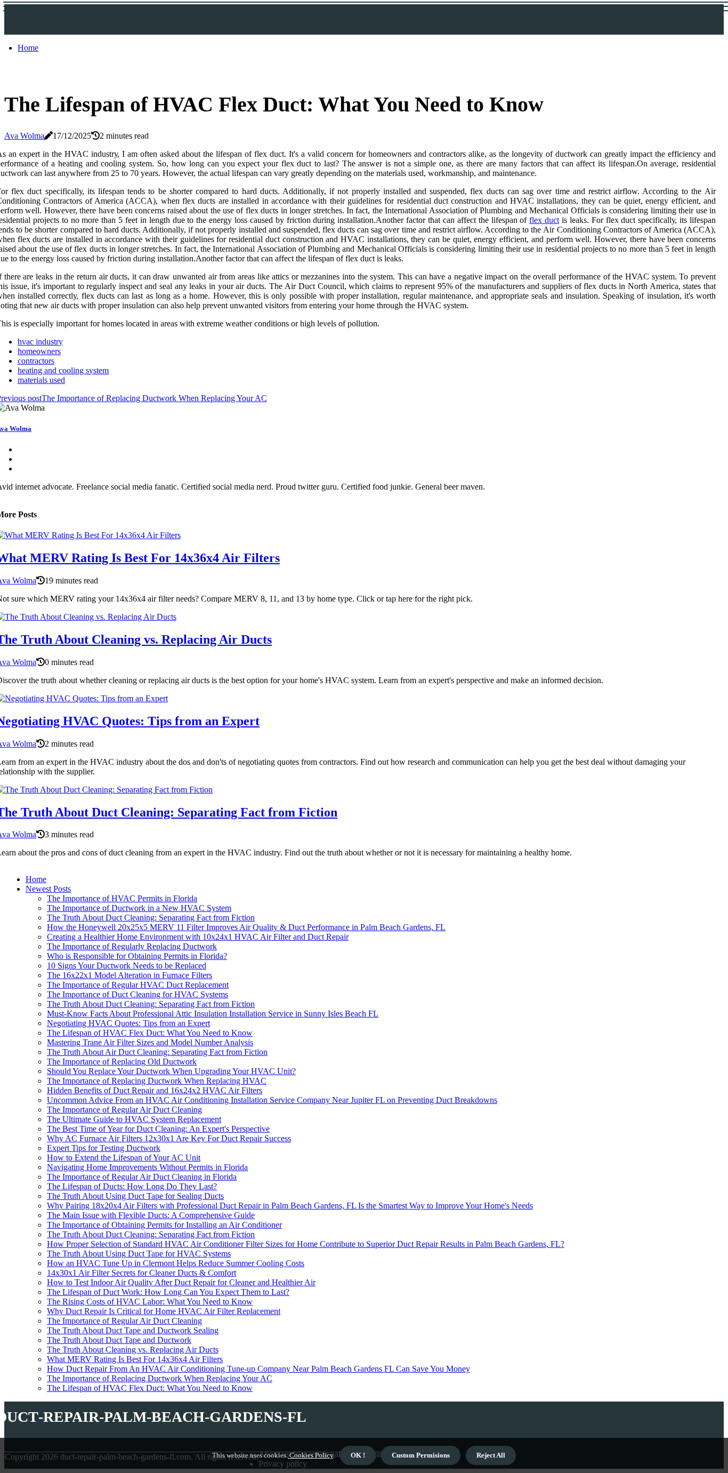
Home (28, 47)
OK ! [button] (358, 1455)
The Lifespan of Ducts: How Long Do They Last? (132, 1186)
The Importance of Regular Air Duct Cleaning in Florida (142, 1176)
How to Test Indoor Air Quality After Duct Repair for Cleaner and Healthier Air (181, 1282)
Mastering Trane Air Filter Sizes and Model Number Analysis (150, 1042)
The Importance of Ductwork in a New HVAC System (139, 907)
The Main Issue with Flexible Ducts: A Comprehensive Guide (151, 1215)
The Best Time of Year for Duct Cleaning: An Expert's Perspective (158, 1128)
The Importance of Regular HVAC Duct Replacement (138, 984)
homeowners (39, 351)
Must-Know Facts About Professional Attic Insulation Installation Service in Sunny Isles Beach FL (212, 1013)
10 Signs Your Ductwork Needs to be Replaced (126, 965)
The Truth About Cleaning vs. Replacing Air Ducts (133, 1349)
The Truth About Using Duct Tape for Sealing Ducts (135, 1195)
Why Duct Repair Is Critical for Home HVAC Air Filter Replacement (163, 1311)
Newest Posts (48, 888)
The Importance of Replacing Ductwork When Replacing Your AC (159, 1378)
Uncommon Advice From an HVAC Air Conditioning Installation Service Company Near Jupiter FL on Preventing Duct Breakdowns (272, 1099)
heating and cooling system (63, 370)
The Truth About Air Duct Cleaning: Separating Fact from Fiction (157, 1051)
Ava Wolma (24, 135)
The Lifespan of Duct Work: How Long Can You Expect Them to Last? (168, 1291)
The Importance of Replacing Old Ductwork (122, 1061)
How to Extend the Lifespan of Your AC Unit (123, 1157)
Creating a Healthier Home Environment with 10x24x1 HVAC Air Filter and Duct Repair (198, 936)
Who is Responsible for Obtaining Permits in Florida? (137, 955)
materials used (41, 380)
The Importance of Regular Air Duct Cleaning (124, 1109)
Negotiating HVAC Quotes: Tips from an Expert (128, 1023)
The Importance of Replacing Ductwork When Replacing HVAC (156, 1080)
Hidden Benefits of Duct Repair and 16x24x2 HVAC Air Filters (154, 1090)
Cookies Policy (310, 1455)
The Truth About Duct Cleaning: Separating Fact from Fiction (151, 917)
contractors (36, 360)
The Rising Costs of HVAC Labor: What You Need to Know (150, 1301)
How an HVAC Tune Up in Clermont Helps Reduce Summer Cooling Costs (175, 1263)
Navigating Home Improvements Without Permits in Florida (147, 1167)
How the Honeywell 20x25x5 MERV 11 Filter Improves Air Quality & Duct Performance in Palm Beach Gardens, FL (246, 927)
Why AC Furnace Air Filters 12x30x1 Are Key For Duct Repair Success (169, 1138)
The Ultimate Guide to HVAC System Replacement (134, 1119)
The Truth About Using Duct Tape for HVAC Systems (139, 1253)
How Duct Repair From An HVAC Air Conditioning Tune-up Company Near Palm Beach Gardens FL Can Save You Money (258, 1368)
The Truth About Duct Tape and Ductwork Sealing (133, 1330)
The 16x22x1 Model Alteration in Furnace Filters (129, 975)
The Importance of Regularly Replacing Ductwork (132, 946)
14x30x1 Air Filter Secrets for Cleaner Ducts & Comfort (141, 1272)
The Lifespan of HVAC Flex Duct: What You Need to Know (150, 1032)
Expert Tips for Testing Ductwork (103, 1147)
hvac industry (40, 341)
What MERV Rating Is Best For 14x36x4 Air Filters (135, 1359)
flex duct (544, 220)
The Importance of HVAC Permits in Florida (122, 898)
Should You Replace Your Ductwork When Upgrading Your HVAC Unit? (171, 1071)
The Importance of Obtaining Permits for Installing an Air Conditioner (164, 1224)
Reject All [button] (490, 1455)
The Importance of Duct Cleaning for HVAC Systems (137, 994)
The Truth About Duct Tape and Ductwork (119, 1339)
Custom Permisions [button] (421, 1455)
